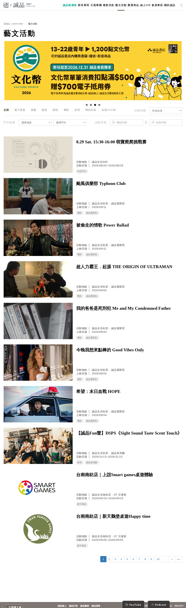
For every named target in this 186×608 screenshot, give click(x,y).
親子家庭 (20, 109)
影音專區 (83, 5)
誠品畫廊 (84, 606)
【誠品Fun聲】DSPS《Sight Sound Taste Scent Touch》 (129, 433)
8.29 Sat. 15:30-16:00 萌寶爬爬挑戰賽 (111, 142)
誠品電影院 (91, 213)
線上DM (145, 5)
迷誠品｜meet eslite (13, 24)
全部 (6, 109)
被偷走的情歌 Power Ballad (102, 225)
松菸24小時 (109, 109)
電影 (66, 109)
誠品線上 (62, 606)
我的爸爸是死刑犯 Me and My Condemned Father (123, 308)
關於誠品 (169, 5)
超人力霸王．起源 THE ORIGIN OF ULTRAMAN (124, 266)
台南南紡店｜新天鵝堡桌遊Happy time (113, 516)
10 (158, 559)
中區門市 (81, 171)
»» (178, 559)
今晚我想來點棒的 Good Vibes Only (110, 350)
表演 (77, 109)
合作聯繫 (145, 606)
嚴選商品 (133, 5)
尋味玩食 (90, 109)
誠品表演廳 (91, 462)
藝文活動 (121, 5)
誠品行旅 (73, 606)
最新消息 (108, 5)
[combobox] (166, 110)
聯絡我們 (179, 606)
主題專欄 (96, 5)
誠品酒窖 (96, 606)
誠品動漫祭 (70, 5)
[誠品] (19, 4)
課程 (55, 109)
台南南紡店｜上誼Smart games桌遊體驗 (114, 474)
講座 (44, 109)
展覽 (33, 109)
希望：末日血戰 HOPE (98, 391)
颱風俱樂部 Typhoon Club (101, 183)
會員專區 (157, 5)
